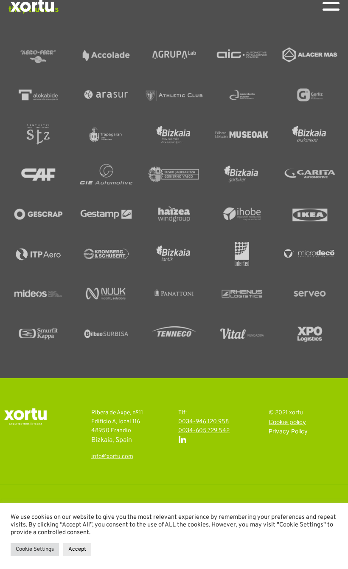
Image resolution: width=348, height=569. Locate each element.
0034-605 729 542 (204, 430)
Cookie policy (287, 422)
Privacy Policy (288, 432)
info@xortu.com (112, 456)
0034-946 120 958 (203, 421)
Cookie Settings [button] (35, 549)
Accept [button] (77, 549)
